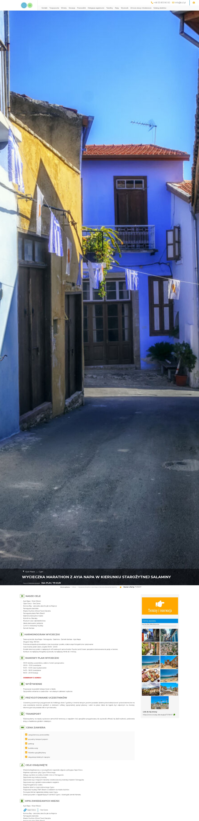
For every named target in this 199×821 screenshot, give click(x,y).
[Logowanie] (194, 2)
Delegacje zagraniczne (96, 8)
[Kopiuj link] (174, 715)
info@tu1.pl (180, 2)
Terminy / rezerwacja (160, 610)
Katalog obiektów (159, 8)
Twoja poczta (54, 8)
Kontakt (44, 8)
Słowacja (72, 8)
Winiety (64, 8)
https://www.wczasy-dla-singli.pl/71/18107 (158, 715)
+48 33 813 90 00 (162, 2)
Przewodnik (81, 8)
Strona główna (65, 587)
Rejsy (117, 8)
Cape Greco (31, 810)
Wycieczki (124, 8)
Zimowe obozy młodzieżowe (140, 8)
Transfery (109, 8)
